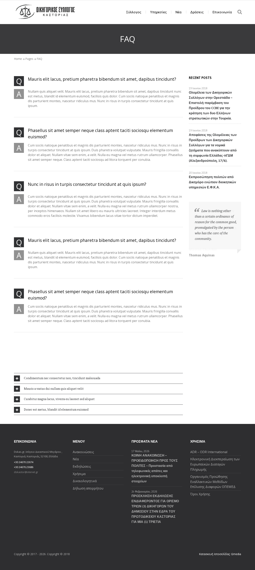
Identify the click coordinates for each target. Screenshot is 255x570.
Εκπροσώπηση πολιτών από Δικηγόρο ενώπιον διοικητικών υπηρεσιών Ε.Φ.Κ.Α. (212, 182)
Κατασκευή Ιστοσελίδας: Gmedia (220, 554)
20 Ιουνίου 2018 (198, 172)
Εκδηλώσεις (82, 466)
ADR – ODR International (208, 452)
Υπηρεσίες (158, 12)
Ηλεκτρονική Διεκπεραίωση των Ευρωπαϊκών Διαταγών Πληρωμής (215, 464)
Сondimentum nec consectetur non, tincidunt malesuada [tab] (62, 378)
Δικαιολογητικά (85, 481)
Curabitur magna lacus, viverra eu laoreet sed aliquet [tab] (59, 399)
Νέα (178, 12)
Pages (29, 59)
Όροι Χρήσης (200, 494)
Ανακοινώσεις (83, 452)
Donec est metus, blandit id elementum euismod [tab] (56, 410)
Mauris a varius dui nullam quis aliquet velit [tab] (54, 389)
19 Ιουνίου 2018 (198, 88)
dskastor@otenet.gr (26, 472)
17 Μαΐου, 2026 (140, 451)
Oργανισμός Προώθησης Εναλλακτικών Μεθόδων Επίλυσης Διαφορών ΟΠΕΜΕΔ (212, 481)
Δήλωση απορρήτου (88, 488)
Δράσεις (197, 12)
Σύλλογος (133, 12)
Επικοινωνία (222, 12)
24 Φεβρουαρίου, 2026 (144, 491)
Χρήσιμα (79, 474)
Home (18, 59)
